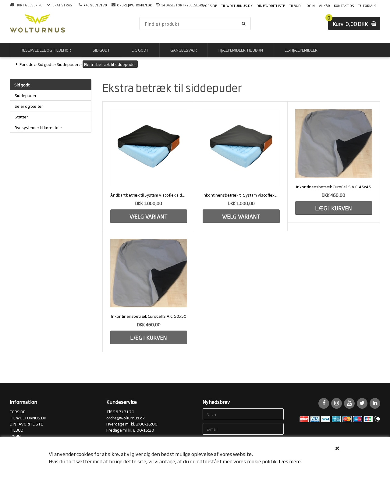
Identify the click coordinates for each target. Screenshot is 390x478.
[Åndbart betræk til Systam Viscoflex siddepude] (148, 147)
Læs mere (290, 461)
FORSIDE (210, 5)
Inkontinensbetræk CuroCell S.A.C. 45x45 (333, 186)
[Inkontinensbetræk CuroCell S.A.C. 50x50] (148, 273)
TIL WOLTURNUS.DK (237, 5)
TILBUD (295, 5)
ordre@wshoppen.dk (134, 5)
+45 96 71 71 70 (95, 5)
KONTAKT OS (344, 5)
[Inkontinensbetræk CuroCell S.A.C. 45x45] (333, 143)
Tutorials (367, 5)
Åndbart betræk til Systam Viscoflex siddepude (148, 195)
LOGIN (310, 5)
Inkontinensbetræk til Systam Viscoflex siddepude (241, 195)
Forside (27, 64)
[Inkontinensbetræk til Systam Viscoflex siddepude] (241, 147)
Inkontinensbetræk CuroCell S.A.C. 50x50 (148, 316)
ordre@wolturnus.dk (125, 418)
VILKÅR (324, 5)
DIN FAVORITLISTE (271, 5)
